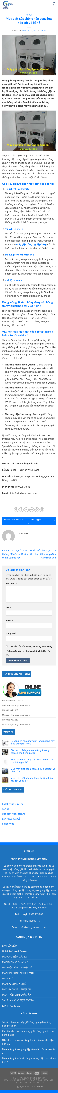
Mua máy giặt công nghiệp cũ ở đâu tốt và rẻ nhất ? (33, 770)
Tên (8, 607)
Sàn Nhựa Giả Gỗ (11, 818)
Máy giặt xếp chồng (37, 522)
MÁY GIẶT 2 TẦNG (34, 1080)
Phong (43, 31)
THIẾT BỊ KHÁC (21, 1082)
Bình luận (11, 583)
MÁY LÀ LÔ (7, 978)
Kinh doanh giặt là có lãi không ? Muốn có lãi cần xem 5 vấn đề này (15, 554)
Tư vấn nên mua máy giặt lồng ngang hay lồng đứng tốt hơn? (32, 742)
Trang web (11, 633)
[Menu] (36, 4)
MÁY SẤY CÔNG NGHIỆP (14, 983)
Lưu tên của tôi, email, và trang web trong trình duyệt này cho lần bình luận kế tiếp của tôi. (29, 650)
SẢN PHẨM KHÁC (11, 1005)
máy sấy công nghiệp (38, 890)
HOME (14, 1078)
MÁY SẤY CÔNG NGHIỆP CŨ (16, 989)
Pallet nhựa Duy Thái (13, 804)
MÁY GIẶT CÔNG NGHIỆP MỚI (18, 973)
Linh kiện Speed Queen (14, 951)
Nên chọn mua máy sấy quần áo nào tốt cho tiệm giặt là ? (32, 761)
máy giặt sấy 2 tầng (20, 522)
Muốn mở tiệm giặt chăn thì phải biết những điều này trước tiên (43, 554)
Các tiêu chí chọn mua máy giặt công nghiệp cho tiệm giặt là (30, 751)
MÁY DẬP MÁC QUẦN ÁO (15, 962)
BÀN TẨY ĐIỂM (9, 945)
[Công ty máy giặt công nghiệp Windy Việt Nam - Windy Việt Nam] (16, 5)
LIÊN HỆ (40, 1082)
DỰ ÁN (32, 1082)
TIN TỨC (29, 15)
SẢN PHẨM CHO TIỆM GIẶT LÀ (18, 1000)
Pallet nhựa (8, 823)
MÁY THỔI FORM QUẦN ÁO (16, 994)
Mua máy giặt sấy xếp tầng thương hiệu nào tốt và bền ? (32, 779)
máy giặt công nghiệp (13, 890)
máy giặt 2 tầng (47, 519)
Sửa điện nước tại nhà (13, 813)
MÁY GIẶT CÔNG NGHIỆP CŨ (17, 967)
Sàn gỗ (6, 808)
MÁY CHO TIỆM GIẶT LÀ (14, 956)
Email (9, 620)
